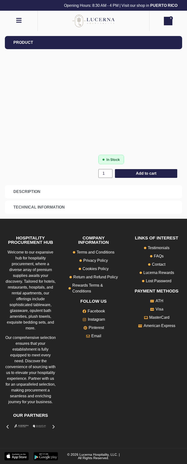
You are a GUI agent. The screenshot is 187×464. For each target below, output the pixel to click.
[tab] (93, 42)
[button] (7, 426)
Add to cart (146, 173)
